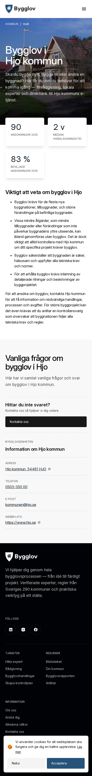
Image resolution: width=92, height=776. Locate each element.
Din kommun (55, 669)
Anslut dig (12, 717)
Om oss (10, 710)
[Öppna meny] (84, 9)
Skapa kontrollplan (19, 683)
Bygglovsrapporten (60, 676)
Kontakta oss (19, 422)
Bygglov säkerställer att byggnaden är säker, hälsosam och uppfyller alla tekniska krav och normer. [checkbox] (49, 260)
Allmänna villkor (16, 724)
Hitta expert (14, 661)
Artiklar (51, 683)
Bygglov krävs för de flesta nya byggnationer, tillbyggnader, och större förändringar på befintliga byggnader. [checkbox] (44, 207)
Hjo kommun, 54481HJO (25, 469)
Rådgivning (13, 669)
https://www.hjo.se (20, 522)
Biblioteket (54, 661)
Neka (16, 763)
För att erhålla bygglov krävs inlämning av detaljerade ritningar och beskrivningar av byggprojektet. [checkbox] (47, 279)
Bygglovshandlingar (20, 676)
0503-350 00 (16, 487)
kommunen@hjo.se (20, 504)
